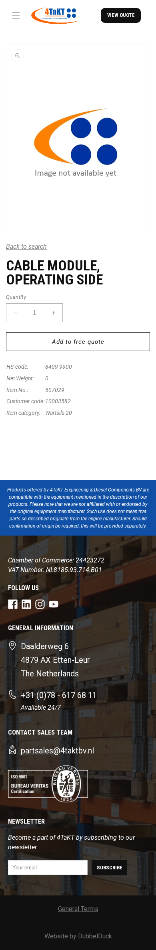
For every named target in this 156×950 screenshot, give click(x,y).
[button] (16, 15)
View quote (121, 15)
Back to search (26, 246)
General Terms (78, 909)
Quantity (16, 297)
